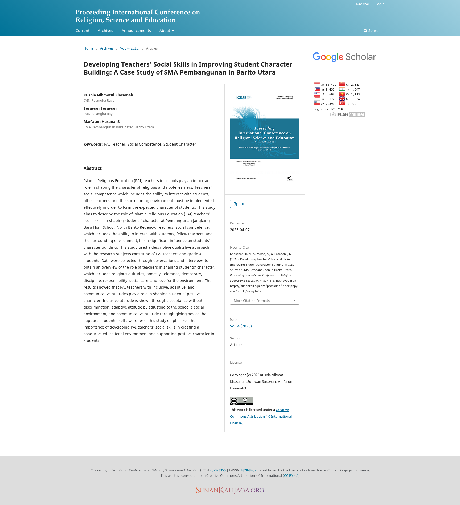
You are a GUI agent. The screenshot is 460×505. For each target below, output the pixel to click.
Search (374, 30)
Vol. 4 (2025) (129, 48)
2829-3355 (218, 470)
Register (362, 4)
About (165, 30)
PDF (241, 204)
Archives (105, 30)
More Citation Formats (252, 300)
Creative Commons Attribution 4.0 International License (261, 416)
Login (379, 4)
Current (82, 30)
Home (88, 48)
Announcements (136, 30)
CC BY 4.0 (291, 475)
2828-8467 (248, 470)
